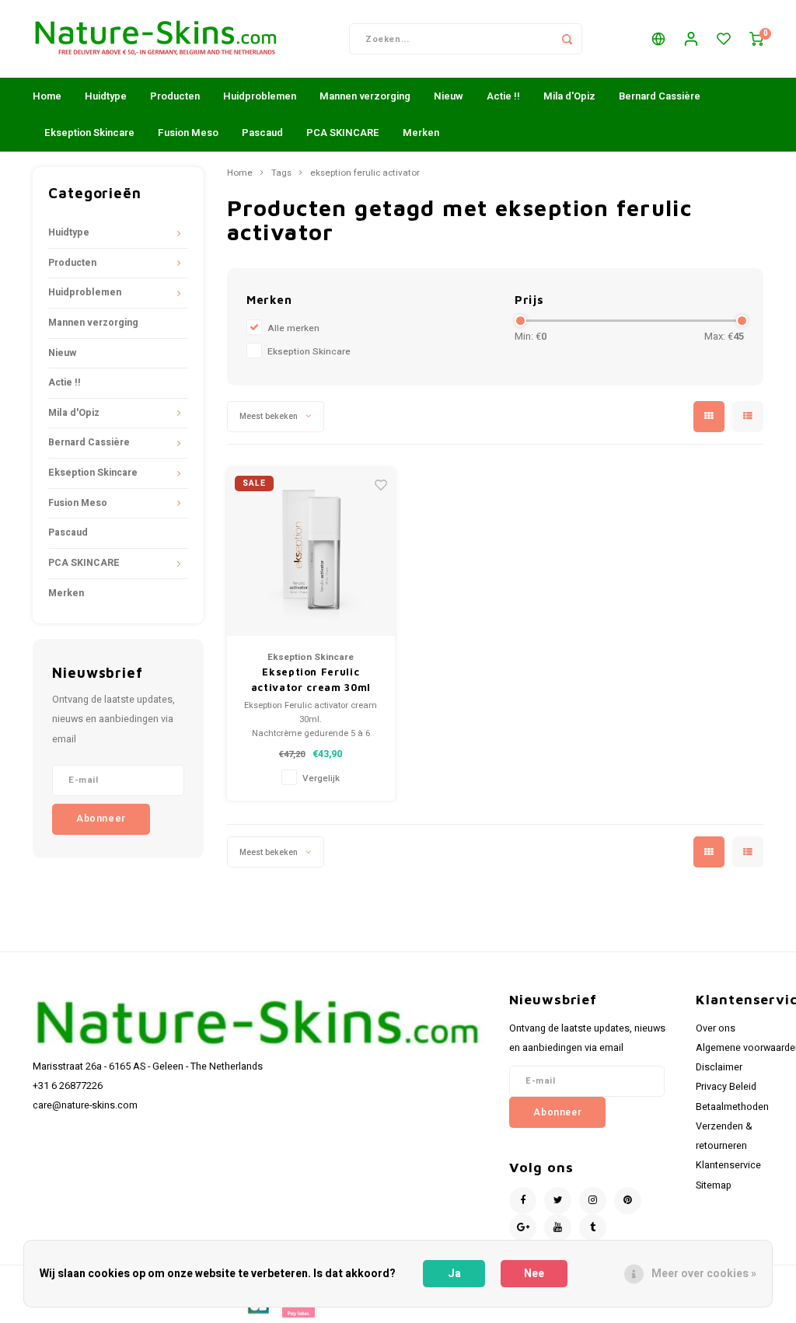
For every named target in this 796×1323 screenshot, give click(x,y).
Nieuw (448, 96)
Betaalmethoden (732, 1107)
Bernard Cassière (659, 96)
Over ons (715, 1028)
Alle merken (293, 328)
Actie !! (503, 96)
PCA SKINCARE (342, 132)
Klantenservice (728, 1165)
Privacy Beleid (726, 1087)
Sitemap (713, 1185)
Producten (175, 96)
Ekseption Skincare (89, 132)
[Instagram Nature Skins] (592, 1200)
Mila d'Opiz (569, 96)
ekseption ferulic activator (365, 173)
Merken (421, 132)
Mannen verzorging (364, 96)
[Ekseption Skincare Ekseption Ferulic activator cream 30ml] (311, 552)
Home (47, 96)
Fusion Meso (188, 132)
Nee (534, 1273)
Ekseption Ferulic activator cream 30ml (311, 679)
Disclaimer (719, 1067)
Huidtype (106, 96)
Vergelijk (321, 778)
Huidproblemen (259, 96)
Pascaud (262, 132)
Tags (281, 173)
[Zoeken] (566, 38)
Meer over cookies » (703, 1273)
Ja (454, 1273)
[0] (756, 39)
